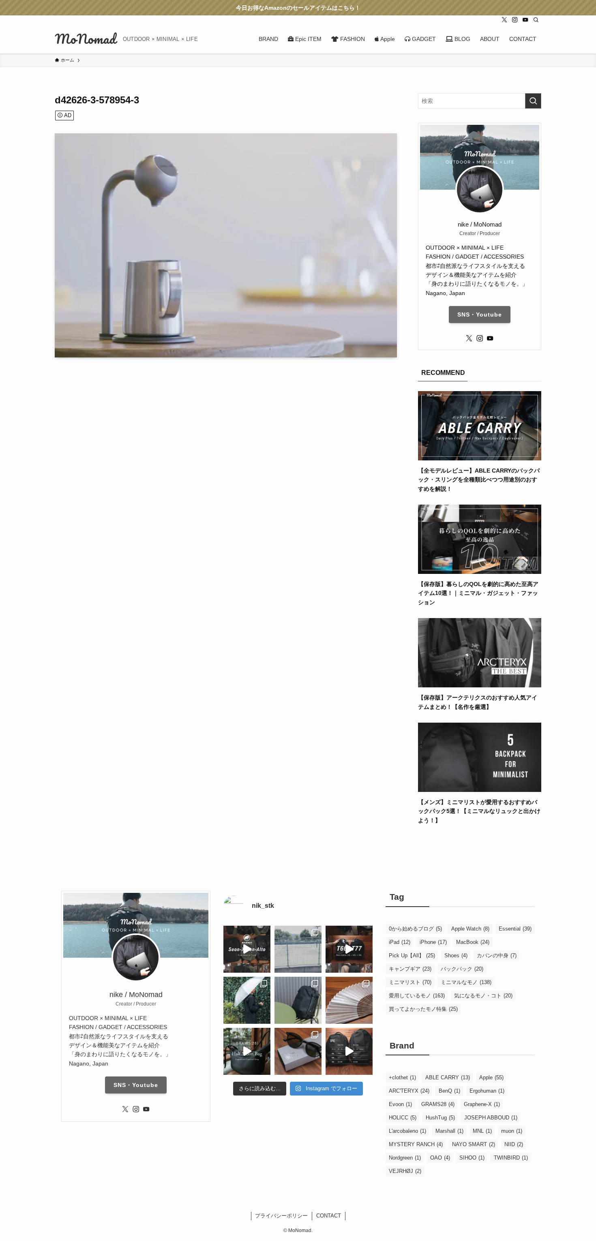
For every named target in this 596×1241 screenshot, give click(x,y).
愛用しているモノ (417, 996)
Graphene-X (482, 1104)
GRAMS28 (438, 1104)
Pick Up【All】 (412, 955)
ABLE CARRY (447, 1077)
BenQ (449, 1091)
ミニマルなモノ (466, 982)
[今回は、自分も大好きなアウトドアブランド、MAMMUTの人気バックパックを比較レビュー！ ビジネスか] (246, 949)
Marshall (449, 1131)
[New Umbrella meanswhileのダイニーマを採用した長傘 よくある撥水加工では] (246, 1000)
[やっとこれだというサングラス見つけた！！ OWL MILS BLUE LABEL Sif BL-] (298, 1051)
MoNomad (85, 39)
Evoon (400, 1104)
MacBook (472, 942)
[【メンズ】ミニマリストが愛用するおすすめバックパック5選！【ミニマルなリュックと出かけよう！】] (479, 787)
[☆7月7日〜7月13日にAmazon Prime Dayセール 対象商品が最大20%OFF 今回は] (349, 949)
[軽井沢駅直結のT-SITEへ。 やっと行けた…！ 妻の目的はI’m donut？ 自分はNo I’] (298, 1000)
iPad (399, 942)
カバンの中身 (497, 955)
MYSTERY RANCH (416, 1144)
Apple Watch (470, 929)
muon (511, 1131)
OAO (440, 1158)
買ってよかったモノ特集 (423, 1009)
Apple (491, 1077)
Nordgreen (405, 1158)
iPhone (433, 942)
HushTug (440, 1118)
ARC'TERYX (409, 1091)
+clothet (402, 1077)
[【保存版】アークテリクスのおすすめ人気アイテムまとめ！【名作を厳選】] (479, 683)
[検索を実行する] (533, 101)
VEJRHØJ (405, 1171)
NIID (513, 1144)
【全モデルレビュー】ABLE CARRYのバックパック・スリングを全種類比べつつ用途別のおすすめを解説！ (479, 479)
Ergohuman (487, 1091)
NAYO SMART (473, 1144)
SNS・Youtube (479, 314)
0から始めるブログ (415, 929)
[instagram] (515, 19)
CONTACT (328, 1216)
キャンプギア (410, 969)
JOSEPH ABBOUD (490, 1118)
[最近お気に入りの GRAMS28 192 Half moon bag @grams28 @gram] (246, 1051)
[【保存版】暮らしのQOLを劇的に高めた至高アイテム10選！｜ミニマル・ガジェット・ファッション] (479, 569)
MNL (482, 1131)
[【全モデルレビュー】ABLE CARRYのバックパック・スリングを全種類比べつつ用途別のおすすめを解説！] (479, 455)
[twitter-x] (504, 19)
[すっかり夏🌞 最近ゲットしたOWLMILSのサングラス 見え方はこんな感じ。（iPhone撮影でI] (298, 949)
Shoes (455, 955)
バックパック (462, 969)
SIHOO (472, 1158)
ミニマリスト (410, 982)
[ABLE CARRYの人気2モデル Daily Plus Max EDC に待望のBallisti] (349, 1051)
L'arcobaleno (407, 1131)
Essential (515, 929)
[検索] (536, 19)
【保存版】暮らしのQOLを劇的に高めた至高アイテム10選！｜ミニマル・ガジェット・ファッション (478, 593)
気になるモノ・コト (483, 996)
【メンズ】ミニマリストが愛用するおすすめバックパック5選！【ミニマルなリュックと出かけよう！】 (479, 811)
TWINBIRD (511, 1158)
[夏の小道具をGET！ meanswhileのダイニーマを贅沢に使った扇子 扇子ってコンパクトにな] (349, 1000)
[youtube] (525, 19)
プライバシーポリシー (281, 1216)
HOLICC (402, 1118)
